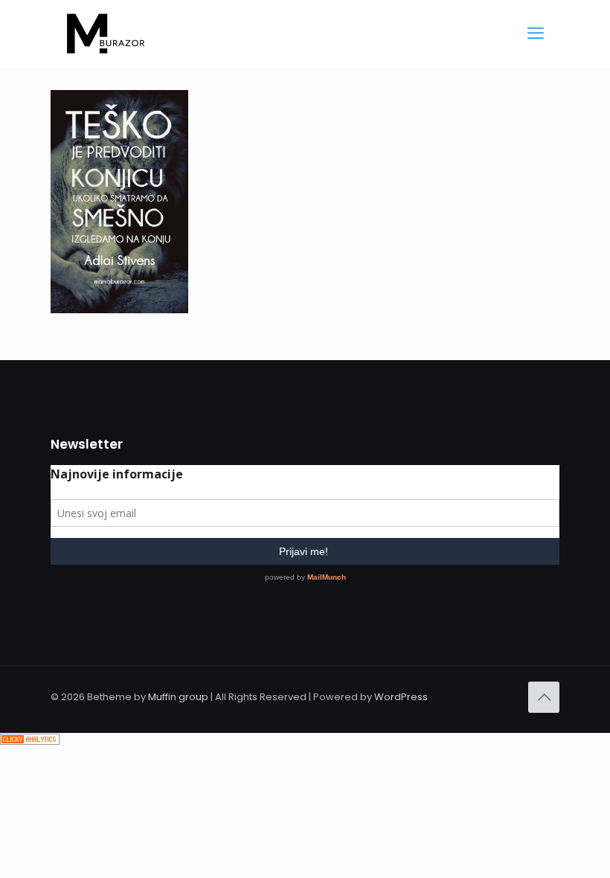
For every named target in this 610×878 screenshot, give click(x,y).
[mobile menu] (535, 33)
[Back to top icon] (543, 697)
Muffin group (178, 697)
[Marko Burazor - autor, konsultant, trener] (105, 33)
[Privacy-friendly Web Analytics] (30, 741)
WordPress (401, 697)
